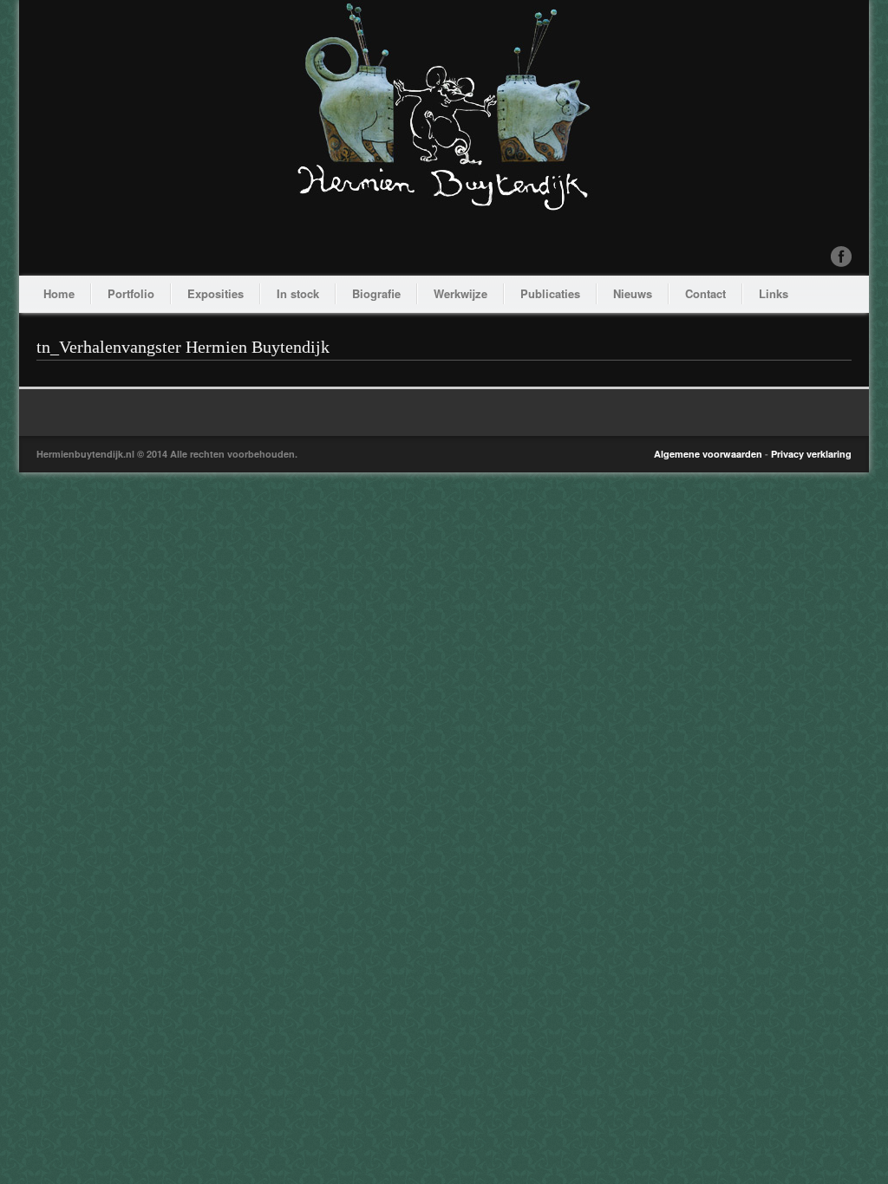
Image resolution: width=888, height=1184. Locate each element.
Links (773, 293)
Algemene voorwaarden (708, 453)
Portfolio (131, 293)
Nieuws (632, 293)
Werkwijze (460, 293)
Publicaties (550, 293)
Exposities (215, 293)
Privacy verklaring (811, 453)
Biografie (376, 293)
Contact (705, 293)
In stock (298, 293)
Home (59, 293)
